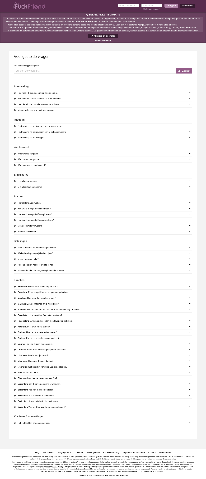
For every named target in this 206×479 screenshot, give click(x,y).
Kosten (80, 452)
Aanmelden (187, 5)
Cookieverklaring (111, 452)
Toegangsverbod (65, 452)
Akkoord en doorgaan (104, 36)
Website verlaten (103, 41)
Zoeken (186, 70)
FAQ (37, 452)
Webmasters (165, 452)
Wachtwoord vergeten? (151, 9)
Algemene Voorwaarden (134, 452)
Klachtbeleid (48, 452)
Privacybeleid (93, 452)
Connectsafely (57, 467)
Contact (152, 452)
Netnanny (46, 467)
